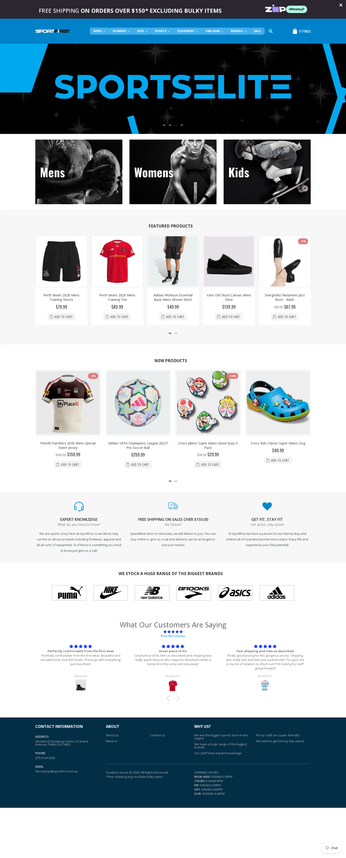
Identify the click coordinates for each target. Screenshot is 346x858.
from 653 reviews (173, 636)
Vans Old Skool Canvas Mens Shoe (229, 297)
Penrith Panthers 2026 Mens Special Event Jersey (68, 445)
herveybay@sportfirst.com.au (56, 771)
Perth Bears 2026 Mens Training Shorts (61, 297)
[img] (173, 632)
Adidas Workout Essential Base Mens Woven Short (173, 297)
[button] (164, 125)
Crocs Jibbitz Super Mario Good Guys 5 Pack (208, 445)
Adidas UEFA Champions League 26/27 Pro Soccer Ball (138, 445)
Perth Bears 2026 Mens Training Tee (117, 297)
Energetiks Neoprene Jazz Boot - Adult (285, 297)
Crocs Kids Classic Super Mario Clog (278, 443)
